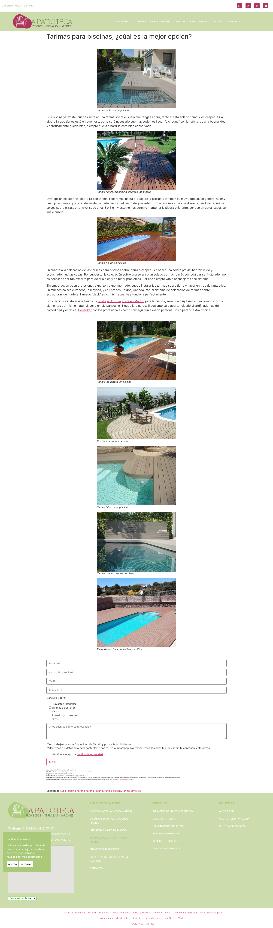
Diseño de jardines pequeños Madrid (109, 820)
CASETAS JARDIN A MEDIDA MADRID (111, 811)
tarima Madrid (94, 790)
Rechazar (26, 864)
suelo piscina (68, 790)
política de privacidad (90, 754)
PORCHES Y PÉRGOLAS (166, 833)
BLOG (217, 21)
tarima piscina (112, 790)
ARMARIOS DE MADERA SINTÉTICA (173, 811)
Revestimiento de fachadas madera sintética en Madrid (155, 918)
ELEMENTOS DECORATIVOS (168, 826)
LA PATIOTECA (122, 21)
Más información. (32, 856)
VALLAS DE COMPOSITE (166, 848)
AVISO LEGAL (227, 811)
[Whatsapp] (239, 5)
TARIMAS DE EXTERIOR (166, 841)
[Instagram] (248, 5)
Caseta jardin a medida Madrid (79, 912)
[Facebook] (265, 5)
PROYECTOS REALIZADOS (192, 21)
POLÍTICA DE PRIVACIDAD (234, 818)
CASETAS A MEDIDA (164, 818)
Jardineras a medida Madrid (108, 830)
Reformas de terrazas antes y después (110, 858)
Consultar (85, 310)
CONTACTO (234, 21)
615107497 (29, 5)
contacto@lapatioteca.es (53, 834)
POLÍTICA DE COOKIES (232, 826)
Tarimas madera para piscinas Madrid (110, 839)
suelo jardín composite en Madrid (121, 301)
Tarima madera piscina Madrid (189, 912)
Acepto (12, 864)
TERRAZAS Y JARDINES (152, 21)
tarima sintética (132, 790)
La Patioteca (147, 923)
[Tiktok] (257, 5)
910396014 (17, 5)
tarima (81, 790)
